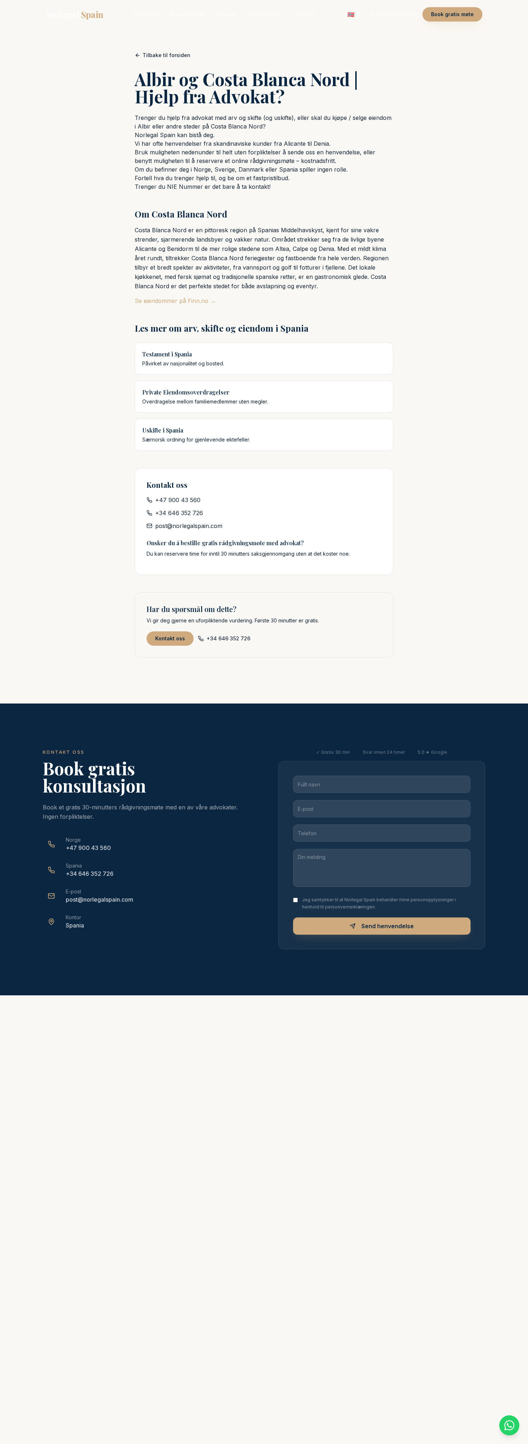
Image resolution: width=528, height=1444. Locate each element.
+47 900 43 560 (177, 500)
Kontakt (305, 14)
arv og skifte (244, 117)
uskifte (283, 117)
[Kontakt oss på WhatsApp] (509, 1425)
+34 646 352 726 (179, 513)
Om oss (225, 14)
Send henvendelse (387, 926)
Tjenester (145, 14)
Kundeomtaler (265, 14)
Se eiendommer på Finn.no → (175, 300)
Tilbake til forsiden (166, 55)
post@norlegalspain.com (188, 525)
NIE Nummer (185, 186)
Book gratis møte (452, 14)
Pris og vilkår (187, 14)
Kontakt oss (170, 638)
